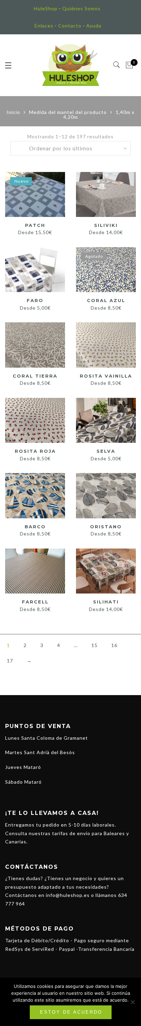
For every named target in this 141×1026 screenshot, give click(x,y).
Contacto (69, 25)
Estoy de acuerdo (71, 1012)
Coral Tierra (35, 376)
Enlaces (44, 25)
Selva (106, 451)
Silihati (106, 601)
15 (94, 645)
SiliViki (106, 225)
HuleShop (45, 8)
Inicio (13, 112)
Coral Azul (106, 300)
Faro (35, 300)
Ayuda (93, 25)
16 (114, 645)
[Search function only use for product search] (117, 65)
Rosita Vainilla (106, 376)
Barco (35, 526)
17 (10, 661)
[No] (132, 1002)
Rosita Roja (35, 451)
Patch (35, 225)
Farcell (35, 601)
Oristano (106, 526)
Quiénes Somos (81, 8)
